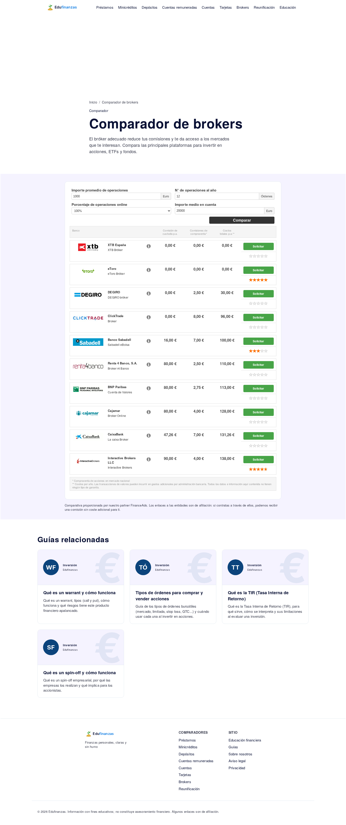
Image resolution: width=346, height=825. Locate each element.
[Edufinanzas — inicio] (65, 7)
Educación (288, 7)
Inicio (93, 102)
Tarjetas (226, 7)
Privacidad (237, 767)
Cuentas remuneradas (179, 7)
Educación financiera (245, 739)
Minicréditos (127, 7)
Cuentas (208, 7)
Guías (233, 746)
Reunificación (264, 7)
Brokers (243, 7)
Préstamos (104, 7)
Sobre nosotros (240, 753)
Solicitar (258, 246)
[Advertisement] (173, 49)
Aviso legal (237, 760)
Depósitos (149, 7)
